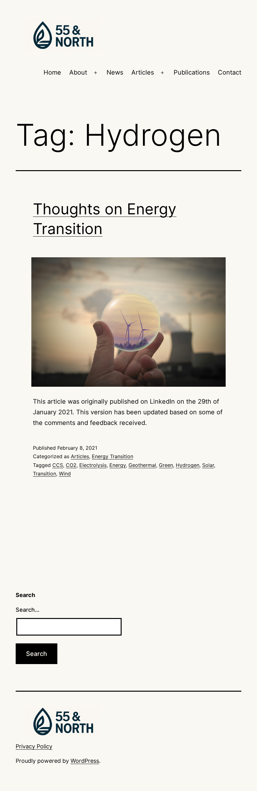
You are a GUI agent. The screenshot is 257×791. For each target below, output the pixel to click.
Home (52, 72)
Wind (65, 473)
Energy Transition (112, 456)
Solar (208, 465)
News (115, 72)
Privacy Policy (34, 746)
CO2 (71, 465)
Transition (44, 473)
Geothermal (142, 465)
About (78, 72)
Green (166, 465)
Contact (229, 72)
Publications (192, 72)
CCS (57, 465)
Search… (27, 609)
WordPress (85, 760)
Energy (117, 465)
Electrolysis (93, 465)
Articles (142, 72)
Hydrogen (187, 465)
